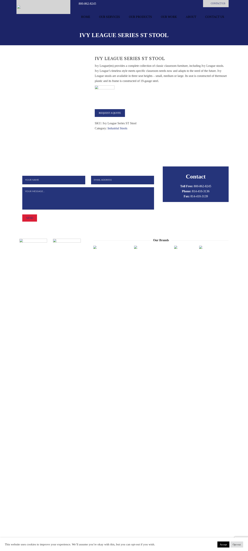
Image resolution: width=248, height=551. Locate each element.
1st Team (166, 545)
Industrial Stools (117, 128)
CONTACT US (218, 3)
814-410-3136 (200, 191)
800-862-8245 (87, 3)
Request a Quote (110, 112)
